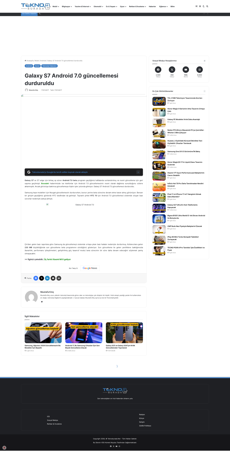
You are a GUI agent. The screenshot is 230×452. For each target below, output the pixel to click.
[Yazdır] (58, 278)
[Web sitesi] (41, 301)
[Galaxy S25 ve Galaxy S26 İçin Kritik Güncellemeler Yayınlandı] (124, 332)
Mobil (55, 6)
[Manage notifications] (4, 448)
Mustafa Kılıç (33, 90)
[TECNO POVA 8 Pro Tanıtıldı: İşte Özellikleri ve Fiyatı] (159, 250)
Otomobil (97, 6)
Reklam (142, 415)
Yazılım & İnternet (82, 6)
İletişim (142, 422)
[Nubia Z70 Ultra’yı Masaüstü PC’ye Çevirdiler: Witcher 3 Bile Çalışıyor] (159, 133)
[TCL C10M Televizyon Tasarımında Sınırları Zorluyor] (159, 101)
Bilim (173, 6)
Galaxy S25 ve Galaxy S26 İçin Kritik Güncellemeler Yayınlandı (120, 346)
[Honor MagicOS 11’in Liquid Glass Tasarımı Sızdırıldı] (159, 165)
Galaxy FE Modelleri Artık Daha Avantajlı (183, 119)
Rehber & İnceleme (136, 6)
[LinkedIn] (47, 278)
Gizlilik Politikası (145, 426)
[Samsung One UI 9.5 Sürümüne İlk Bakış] (159, 154)
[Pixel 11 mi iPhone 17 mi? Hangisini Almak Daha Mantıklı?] (159, 197)
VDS (102, 442)
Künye (141, 418)
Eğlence (162, 6)
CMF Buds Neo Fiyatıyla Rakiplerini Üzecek (184, 226)
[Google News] (90, 268)
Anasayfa (29, 61)
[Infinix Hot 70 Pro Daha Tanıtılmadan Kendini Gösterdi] (159, 186)
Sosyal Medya (52, 420)
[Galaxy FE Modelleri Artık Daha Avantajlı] (159, 122)
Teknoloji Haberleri (49, 66)
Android (43, 61)
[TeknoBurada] (36, 6)
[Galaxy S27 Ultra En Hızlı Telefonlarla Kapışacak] (159, 208)
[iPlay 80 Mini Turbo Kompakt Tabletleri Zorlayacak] (159, 240)
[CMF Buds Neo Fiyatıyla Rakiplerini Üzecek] (159, 229)
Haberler (152, 6)
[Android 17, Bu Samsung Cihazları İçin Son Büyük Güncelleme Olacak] (83, 332)
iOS (48, 416)
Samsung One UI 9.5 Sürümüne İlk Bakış (183, 151)
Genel (37, 66)
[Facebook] (35, 278)
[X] (41, 278)
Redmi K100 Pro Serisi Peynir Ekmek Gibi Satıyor (57, 14)
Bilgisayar (66, 6)
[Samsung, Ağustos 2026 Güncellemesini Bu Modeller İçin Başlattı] (43, 332)
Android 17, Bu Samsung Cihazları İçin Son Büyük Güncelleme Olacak (82, 346)
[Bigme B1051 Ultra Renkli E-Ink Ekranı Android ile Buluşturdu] (159, 218)
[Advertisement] (115, 34)
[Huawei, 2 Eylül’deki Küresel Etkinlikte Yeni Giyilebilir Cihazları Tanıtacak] (159, 144)
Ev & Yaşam (110, 6)
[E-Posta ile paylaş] (53, 278)
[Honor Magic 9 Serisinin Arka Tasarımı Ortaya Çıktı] (159, 112)
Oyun (122, 6)
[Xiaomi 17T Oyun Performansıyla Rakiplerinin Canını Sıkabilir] (159, 176)
